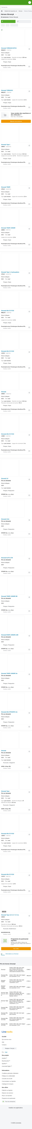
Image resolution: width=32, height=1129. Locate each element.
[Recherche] (29, 7)
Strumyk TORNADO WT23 (8, 48)
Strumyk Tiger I (5, 144)
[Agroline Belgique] (10, 2)
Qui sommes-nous (6, 1039)
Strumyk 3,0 (4, 478)
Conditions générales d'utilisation (10, 1073)
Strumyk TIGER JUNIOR (8, 228)
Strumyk (3, 391)
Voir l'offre (16, 948)
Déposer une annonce (16, 121)
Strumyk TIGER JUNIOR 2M (9, 596)
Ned (6, 1052)
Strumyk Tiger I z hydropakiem (10, 272)
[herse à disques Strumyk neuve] (16, 381)
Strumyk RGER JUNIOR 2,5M (9, 635)
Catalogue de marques (7, 1084)
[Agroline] (2, 11)
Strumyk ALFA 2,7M (7, 557)
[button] (29, 2)
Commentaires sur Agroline (9, 1081)
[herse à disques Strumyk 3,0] (16, 468)
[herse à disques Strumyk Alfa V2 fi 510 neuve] (16, 864)
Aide (3, 1042)
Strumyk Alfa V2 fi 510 (7, 310)
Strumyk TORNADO (7, 90)
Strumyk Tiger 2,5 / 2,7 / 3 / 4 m (10, 915)
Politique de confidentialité (8, 1076)
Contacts (4, 1044)
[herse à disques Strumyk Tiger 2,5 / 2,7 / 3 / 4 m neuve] (16, 904)
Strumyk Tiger (5, 791)
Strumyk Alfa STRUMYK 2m (9, 712)
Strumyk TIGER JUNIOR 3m (9, 673)
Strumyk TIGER (5, 187)
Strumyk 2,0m (5, 519)
